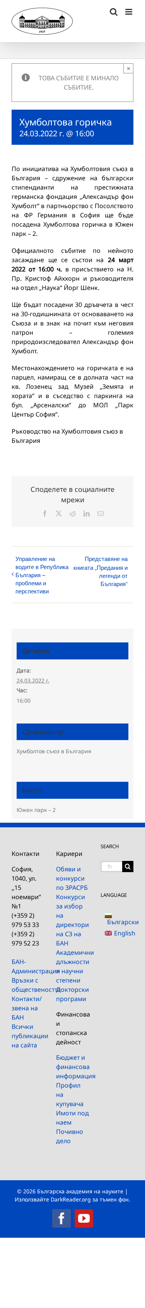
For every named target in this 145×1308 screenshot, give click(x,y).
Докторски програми (72, 994)
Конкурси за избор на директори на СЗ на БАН (72, 920)
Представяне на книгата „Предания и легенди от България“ (100, 571)
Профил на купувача (70, 1094)
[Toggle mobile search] (114, 12)
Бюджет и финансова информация (72, 1066)
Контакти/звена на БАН (27, 1008)
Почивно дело (69, 1136)
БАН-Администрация (28, 966)
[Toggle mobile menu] (129, 12)
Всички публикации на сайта (28, 1035)
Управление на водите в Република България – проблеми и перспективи (41, 574)
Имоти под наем (72, 1118)
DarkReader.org (71, 1199)
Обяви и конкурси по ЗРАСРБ (72, 878)
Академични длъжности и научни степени (72, 966)
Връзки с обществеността (28, 985)
